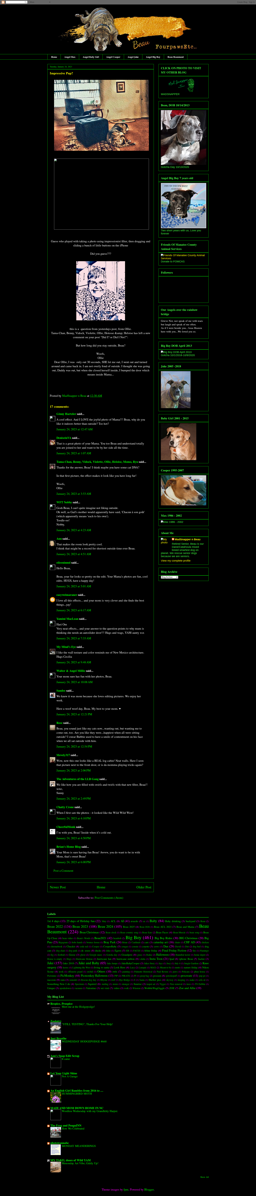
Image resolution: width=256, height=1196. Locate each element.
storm (115, 984)
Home (54, 57)
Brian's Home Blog (68, 846)
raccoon (51, 980)
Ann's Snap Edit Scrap (64, 1056)
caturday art (160, 942)
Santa (142, 979)
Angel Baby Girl (91, 57)
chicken (205, 942)
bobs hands (77, 942)
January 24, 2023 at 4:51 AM (73, 554)
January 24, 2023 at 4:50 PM (73, 838)
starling (105, 984)
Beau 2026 (145, 926)
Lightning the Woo (81, 967)
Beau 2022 (55, 926)
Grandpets (126, 954)
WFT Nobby (64, 502)
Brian (124, 942)
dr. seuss (85, 950)
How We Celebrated (73, 1128)
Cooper (95, 946)
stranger (125, 984)
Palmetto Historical (143, 971)
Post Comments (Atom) (109, 898)
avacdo (134, 921)
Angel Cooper (113, 57)
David (178, 946)
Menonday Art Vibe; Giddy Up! (80, 1163)
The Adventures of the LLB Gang (77, 779)
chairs (177, 942)
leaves (65, 967)
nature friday (191, 967)
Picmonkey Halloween (94, 976)
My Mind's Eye (66, 647)
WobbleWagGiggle (154, 988)
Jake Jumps (112, 963)
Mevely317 (63, 755)
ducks (98, 950)
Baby (153, 920)
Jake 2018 (68, 963)
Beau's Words (83, 938)
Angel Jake (133, 57)
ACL (113, 921)
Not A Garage (70, 1076)
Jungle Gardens (191, 963)
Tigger (163, 984)
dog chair (60, 950)
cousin (135, 946)
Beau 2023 (80, 926)
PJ (135, 975)
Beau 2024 (105, 926)
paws (175, 971)
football (61, 954)
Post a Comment (63, 871)
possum (157, 975)
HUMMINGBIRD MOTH (77, 1093)
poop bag (144, 975)
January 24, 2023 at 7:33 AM (73, 638)
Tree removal (176, 984)
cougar (124, 946)
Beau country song (129, 932)
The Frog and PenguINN (65, 1125)
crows (156, 946)
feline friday (150, 950)
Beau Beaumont (176, 57)
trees (189, 984)
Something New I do (58, 984)
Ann (59, 538)
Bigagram (63, 942)
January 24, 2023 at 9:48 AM (73, 662)
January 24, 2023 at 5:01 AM (73, 586)
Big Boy (133, 937)
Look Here (119, 967)
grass (139, 954)
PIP (116, 975)
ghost (82, 954)
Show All (204, 1176)
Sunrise (138, 984)
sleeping (181, 979)
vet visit (105, 988)
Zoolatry (55, 1021)
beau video (67, 938)
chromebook (56, 946)
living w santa (101, 967)
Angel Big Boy (153, 57)
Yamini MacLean (67, 619)
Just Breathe (58, 1038)
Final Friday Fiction (174, 950)
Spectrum (79, 984)
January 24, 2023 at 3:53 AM (73, 494)
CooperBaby (110, 946)
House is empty (54, 958)
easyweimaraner (66, 595)
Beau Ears (147, 932)
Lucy (132, 967)
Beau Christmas (89, 932)
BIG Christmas (188, 938)
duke (108, 950)
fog (52, 954)
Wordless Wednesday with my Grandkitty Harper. (90, 1111)
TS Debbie (200, 984)
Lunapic (143, 967)
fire (194, 950)
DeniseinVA (63, 438)
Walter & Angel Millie (70, 671)
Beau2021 (100, 938)
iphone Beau (186, 959)
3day (104, 921)
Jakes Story (149, 963)
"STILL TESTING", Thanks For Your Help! (87, 1024)
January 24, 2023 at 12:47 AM (74, 429)
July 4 (177, 963)
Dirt (187, 946)
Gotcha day (111, 954)
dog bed (197, 946)
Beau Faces (162, 932)
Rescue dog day (88, 979)
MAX (153, 967)
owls (114, 971)
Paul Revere (162, 971)
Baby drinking (173, 921)
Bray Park (110, 942)
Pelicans (186, 971)
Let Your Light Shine (63, 1073)
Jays (161, 963)
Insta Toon (156, 959)
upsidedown (65, 988)
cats (146, 942)
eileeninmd (63, 562)
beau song (194, 932)
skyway (169, 979)
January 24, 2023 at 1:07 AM (73, 453)
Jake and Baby (89, 963)
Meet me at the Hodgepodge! (78, 1006)
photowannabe (59, 1143)
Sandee (60, 690)
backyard (190, 921)
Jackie (201, 959)
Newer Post (58, 887)
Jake (50, 963)
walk (126, 988)
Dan (165, 946)
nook (61, 971)
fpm (126, 1189)
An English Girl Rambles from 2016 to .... (76, 1090)
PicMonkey (67, 976)
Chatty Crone (65, 807)
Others (101, 971)
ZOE (172, 988)
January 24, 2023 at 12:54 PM (74, 746)
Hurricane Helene (84, 958)
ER (127, 950)
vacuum (78, 988)
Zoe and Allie (187, 988)
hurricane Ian (104, 959)
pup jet (202, 975)
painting (126, 971)
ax (144, 921)
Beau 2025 (129, 926)
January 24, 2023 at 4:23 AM (73, 530)
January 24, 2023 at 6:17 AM (73, 610)
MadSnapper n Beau (187, 539)
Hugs (69, 958)
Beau (202, 921)
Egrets (118, 950)
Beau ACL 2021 (163, 926)
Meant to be (165, 967)
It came (66, 1059)
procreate (186, 976)
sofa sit (202, 979)
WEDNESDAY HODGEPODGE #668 (84, 1041)
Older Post (143, 887)
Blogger (149, 1189)
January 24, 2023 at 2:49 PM (73, 798)
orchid (90, 971)
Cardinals (136, 942)
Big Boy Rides (163, 938)
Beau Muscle (179, 932)
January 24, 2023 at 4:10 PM (73, 818)
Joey (169, 963)
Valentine (91, 988)
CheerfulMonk (65, 827)
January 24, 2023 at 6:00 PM (73, 862)
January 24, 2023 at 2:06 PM (73, 770)
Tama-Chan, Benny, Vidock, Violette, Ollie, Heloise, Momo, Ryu (97, 462)
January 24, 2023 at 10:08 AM (74, 682)
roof (113, 979)
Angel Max (69, 57)
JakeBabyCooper (130, 963)
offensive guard (75, 971)
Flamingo (204, 950)
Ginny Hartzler (66, 414)
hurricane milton (126, 959)
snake (192, 979)
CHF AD (189, 942)
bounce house (93, 942)
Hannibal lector (183, 954)
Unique (51, 988)
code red (84, 946)
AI (122, 921)
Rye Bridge (124, 979)
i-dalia (142, 958)
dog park (73, 950)
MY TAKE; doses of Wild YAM (70, 1160)
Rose (59, 723)
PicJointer (51, 975)
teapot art (151, 984)
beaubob (117, 938)
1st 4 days (53, 921)
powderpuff (171, 975)
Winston (136, 988)
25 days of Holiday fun (81, 921)
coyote (145, 946)
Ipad (171, 959)
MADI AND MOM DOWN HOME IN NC (76, 1108)
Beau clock (111, 932)
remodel (73, 979)
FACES (136, 950)
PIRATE (126, 975)
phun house (199, 971)
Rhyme (103, 979)
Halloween (162, 955)
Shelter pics (155, 980)
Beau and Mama (185, 926)
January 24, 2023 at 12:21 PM (74, 714)
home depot (199, 954)
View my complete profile (176, 560)
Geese (72, 954)
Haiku (149, 954)
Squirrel (92, 984)
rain (63, 980)
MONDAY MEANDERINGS (79, 1146)
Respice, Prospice (61, 1003)
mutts (177, 967)
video (117, 988)
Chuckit (71, 946)
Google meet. (95, 954)
